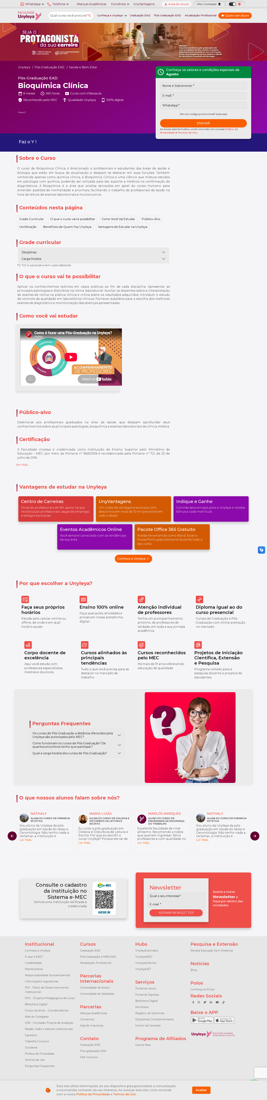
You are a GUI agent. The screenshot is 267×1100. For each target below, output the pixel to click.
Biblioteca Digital (36, 1004)
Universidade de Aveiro (95, 987)
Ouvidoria (31, 1047)
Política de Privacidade (39, 1053)
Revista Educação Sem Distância (212, 950)
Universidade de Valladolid (97, 993)
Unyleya (24, 67)
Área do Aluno (176, 4)
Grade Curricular (31, 219)
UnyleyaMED (143, 956)
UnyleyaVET (143, 969)
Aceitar (201, 1090)
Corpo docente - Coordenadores (46, 1010)
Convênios (87, 1019)
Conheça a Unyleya (133, 559)
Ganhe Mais (143, 1045)
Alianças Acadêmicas (91, 4)
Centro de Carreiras (148, 1025)
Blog (194, 970)
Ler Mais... (26, 843)
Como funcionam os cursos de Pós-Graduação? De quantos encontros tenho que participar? (69, 745)
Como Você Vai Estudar (118, 219)
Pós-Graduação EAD (167, 15)
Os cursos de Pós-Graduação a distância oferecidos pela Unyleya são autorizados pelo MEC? (73, 735)
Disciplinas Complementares (154, 1019)
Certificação (28, 227)
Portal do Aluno (145, 988)
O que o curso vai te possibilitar (72, 219)
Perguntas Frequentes (39, 1066)
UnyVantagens (144, 4)
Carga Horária (31, 259)
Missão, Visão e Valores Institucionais (49, 1029)
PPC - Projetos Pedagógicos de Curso (50, 998)
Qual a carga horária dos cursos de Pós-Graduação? (70, 753)
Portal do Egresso (147, 994)
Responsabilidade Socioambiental (47, 975)
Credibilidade (33, 963)
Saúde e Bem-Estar (83, 67)
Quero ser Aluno (235, 15)
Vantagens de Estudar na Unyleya (122, 227)
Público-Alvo (151, 219)
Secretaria (141, 1007)
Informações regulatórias (41, 981)
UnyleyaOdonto (145, 963)
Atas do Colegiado (37, 1016)
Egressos (31, 1035)
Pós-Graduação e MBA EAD (98, 956)
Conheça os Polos (203, 989)
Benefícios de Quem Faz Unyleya (67, 227)
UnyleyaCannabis (146, 950)
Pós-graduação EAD (93, 1051)
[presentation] (254, 836)
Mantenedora (34, 969)
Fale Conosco (89, 1057)
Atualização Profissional (201, 15)
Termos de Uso (188, 132)
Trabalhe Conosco (37, 1041)
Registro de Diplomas (149, 1013)
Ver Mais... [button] (22, 464)
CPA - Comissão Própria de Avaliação (49, 1022)
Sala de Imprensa (91, 1025)
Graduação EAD (140, 15)
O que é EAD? (34, 956)
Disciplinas (29, 252)
